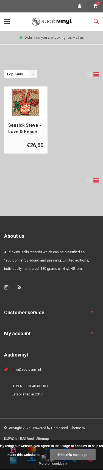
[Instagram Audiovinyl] (6, 287)
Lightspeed (59, 428)
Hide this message (72, 455)
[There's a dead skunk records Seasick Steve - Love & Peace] (26, 102)
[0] (95, 6)
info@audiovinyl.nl (26, 369)
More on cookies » (53, 464)
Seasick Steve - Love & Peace (24, 128)
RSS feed (27, 439)
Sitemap (42, 439)
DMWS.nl (11, 439)
